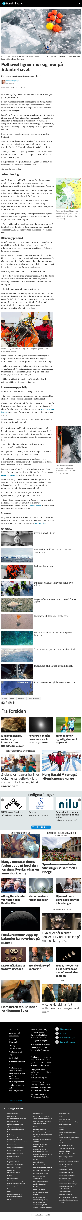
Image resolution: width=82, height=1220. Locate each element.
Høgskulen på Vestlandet (15, 1164)
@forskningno (66, 1029)
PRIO (60, 1116)
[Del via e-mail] (13, 703)
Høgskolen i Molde (13, 1156)
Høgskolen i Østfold (13, 1159)
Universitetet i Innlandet (67, 1175)
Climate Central (34, 506)
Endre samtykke (15, 1101)
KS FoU (9, 1175)
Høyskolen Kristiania (14, 1167)
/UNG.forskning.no (67, 1038)
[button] (2, 799)
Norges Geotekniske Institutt (42, 1167)
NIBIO (9, 1191)
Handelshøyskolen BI (14, 1150)
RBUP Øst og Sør (64, 1119)
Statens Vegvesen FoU (66, 1145)
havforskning (34, 698)
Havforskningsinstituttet (15, 1153)
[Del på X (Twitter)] (6, 703)
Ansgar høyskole (12, 1113)
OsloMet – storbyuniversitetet (42, 1207)
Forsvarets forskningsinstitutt (17, 1142)
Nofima (35, 1159)
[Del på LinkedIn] (10, 703)
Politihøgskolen (64, 1113)
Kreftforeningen (12, 1178)
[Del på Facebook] (3, 703)
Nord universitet (38, 1162)
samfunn (22, 698)
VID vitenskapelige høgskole (68, 1197)
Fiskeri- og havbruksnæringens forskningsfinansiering (15, 1137)
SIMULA (61, 1127)
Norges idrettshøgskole (40, 1181)
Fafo (8, 1132)
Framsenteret (11, 1145)
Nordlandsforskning (39, 1165)
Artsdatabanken (12, 1121)
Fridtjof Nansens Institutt (15, 1147)
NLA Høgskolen (38, 1113)
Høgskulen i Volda (13, 1162)
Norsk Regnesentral (39, 1187)
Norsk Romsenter (39, 1189)
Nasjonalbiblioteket (39, 1129)
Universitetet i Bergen (66, 1172)
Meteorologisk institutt (14, 1186)
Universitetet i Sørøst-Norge (68, 1184)
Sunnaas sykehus (64, 1151)
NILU (9, 1199)
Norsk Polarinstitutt (39, 1184)
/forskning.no (65, 1033)
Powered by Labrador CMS (41, 1215)
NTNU (35, 1126)
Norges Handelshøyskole (41, 1170)
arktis (12, 698)
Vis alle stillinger (41, 827)
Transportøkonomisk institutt (69, 1162)
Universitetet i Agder (65, 1169)
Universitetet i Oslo (65, 1178)
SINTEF (61, 1130)
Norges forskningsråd (40, 1173)
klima (4, 698)
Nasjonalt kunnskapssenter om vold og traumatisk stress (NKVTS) (42, 1134)
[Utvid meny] (79, 3)
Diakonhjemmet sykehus (15, 1124)
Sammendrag (40, 523)
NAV (8, 1189)
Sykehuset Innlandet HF (66, 1154)
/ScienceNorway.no (67, 1042)
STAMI (61, 1142)
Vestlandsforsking (65, 1191)
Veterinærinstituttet (65, 1194)
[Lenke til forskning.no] (38, 2)
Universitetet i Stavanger (67, 1181)
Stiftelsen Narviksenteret (67, 1148)
